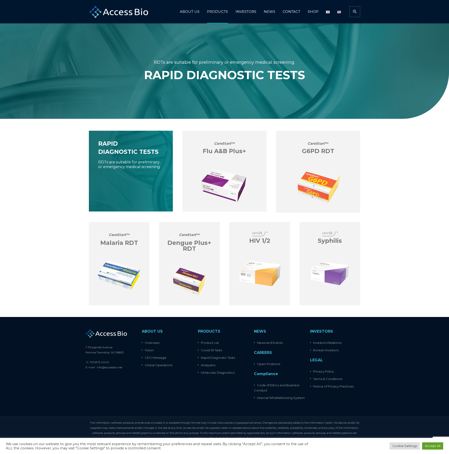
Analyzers (208, 365)
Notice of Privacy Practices (333, 386)
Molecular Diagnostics (218, 372)
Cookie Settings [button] (404, 446)
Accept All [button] (432, 446)
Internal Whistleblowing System (281, 398)
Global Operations (158, 365)
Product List (210, 343)
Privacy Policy (323, 371)
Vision (149, 350)
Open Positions (268, 364)
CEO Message (155, 357)
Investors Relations (327, 343)
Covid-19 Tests (211, 350)
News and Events (270, 343)
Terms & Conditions (327, 379)
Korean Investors (326, 350)
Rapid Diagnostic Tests (218, 357)
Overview (152, 343)
